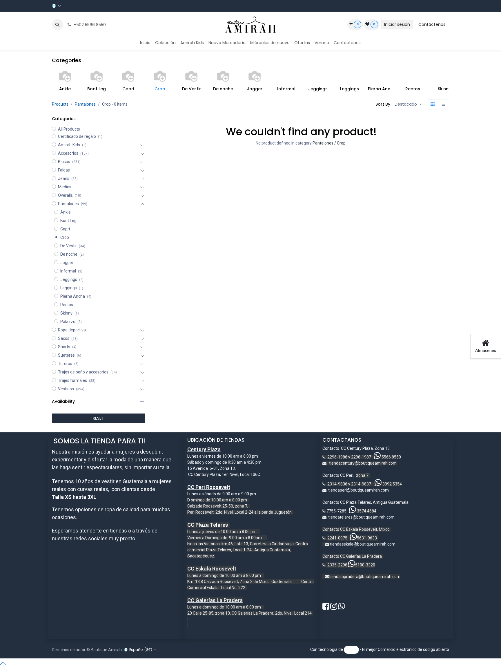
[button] (57, 24)
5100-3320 (365, 565)
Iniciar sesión (397, 24)
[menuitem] (145, 42)
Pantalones (85, 104)
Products (60, 104)
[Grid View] (432, 104)
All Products (69, 129)
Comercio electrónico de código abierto (413, 649)
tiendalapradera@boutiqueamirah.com (364, 576)
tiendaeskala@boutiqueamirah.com (362, 544)
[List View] (443, 104)
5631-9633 (367, 538)
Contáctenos (431, 24)
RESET (98, 418)
